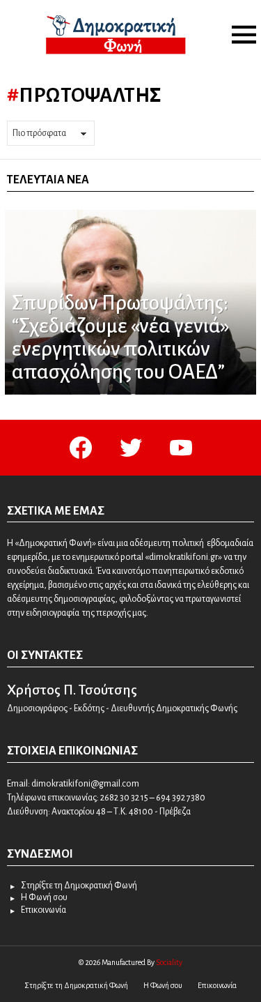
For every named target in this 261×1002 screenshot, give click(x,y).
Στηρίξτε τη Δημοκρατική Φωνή (79, 885)
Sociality (169, 962)
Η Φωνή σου (44, 897)
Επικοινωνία (43, 910)
